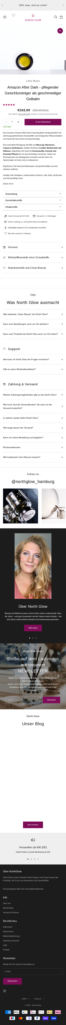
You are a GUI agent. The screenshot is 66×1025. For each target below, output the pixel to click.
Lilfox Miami (33, 81)
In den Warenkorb (43, 122)
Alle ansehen (33, 825)
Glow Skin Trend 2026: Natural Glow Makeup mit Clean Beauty (27, 790)
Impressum (7, 927)
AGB (5, 945)
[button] (9, 105)
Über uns (7, 903)
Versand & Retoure (11, 912)
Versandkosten (24, 114)
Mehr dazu (33, 628)
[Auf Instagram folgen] (4, 991)
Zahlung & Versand (11, 941)
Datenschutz (8, 931)
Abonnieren (12, 981)
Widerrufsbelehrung (11, 936)
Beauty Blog (8, 908)
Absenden (51, 700)
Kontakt (6, 950)
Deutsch (37, 999)
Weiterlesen (8, 816)
